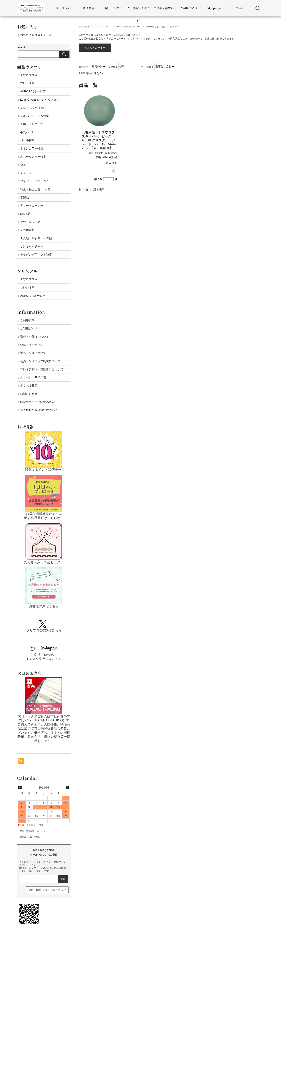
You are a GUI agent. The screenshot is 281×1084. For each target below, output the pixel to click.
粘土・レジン (113, 8)
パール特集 (27, 140)
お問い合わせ (28, 393)
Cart (239, 8)
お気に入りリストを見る (36, 35)
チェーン (26, 173)
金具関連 (88, 8)
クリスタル (63, 8)
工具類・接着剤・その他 (36, 238)
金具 (23, 165)
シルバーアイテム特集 (34, 115)
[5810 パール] (99, 110)
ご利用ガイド (188, 8)
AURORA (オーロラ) (33, 91)
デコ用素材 (27, 230)
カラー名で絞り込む (155, 26)
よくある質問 (28, 385)
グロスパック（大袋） (34, 107)
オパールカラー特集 (33, 156)
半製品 (24, 197)
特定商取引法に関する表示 (37, 402)
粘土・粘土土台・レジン (36, 189)
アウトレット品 (30, 222)
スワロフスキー (111, 26)
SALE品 (25, 213)
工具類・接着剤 (164, 8)
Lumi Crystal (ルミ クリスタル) (40, 99)
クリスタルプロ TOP (89, 26)
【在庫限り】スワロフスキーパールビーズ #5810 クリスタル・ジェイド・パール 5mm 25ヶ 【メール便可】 (100, 140)
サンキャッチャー (31, 246)
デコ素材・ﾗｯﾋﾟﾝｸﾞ (139, 14)
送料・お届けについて (34, 336)
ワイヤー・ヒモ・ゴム (34, 181)
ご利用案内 (27, 320)
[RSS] (21, 762)
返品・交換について (33, 353)
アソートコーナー (31, 205)
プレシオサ (27, 83)
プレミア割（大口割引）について (41, 369)
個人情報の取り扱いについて (39, 410)
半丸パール (27, 132)
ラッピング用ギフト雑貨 (36, 254)
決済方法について (31, 345)
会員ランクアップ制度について (40, 361)
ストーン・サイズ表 (33, 377)
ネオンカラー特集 (31, 148)
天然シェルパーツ (31, 124)
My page (214, 8)
